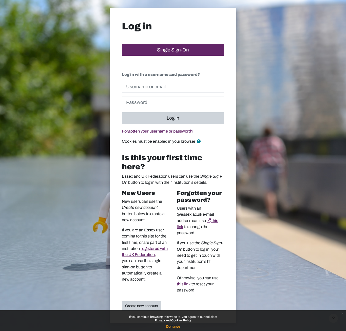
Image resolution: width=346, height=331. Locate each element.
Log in (173, 118)
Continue (173, 326)
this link (184, 284)
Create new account (141, 306)
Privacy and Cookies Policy (173, 320)
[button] (199, 141)
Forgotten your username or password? (158, 131)
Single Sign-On (173, 49)
